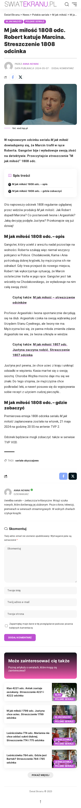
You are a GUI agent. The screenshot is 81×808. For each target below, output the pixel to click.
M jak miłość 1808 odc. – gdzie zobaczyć (37, 191)
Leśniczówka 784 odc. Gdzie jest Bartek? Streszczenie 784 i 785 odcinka (27, 759)
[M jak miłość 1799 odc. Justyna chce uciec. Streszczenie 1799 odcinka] (64, 714)
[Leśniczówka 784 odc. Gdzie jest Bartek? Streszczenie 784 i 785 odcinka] (64, 759)
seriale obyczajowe (27, 460)
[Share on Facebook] (12, 77)
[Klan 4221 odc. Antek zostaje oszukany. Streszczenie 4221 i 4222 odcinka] (64, 692)
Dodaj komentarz (63, 68)
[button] (67, 4)
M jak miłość (14, 21)
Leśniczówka (63, 739)
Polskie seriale (35, 21)
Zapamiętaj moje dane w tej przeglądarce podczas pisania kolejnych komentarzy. (41, 626)
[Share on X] (20, 77)
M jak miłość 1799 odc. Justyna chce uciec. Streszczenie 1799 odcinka (26, 714)
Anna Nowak (31, 63)
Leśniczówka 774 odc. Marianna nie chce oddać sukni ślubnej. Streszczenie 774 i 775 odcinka (28, 736)
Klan (58, 694)
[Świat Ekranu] (34, 4)
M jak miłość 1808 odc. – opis (30, 184)
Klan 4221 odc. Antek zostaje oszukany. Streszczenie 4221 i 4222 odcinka (25, 692)
